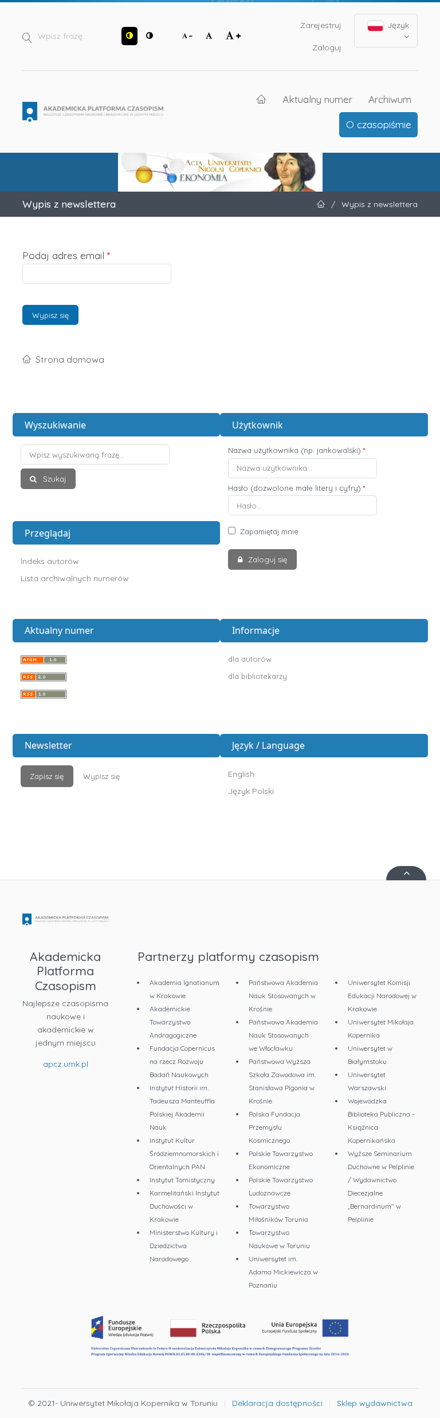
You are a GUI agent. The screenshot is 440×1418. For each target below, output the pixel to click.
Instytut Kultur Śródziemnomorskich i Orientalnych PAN (184, 1153)
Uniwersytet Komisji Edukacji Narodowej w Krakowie (382, 995)
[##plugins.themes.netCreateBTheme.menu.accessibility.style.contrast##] (129, 36)
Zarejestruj (320, 25)
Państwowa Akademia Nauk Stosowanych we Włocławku (283, 1035)
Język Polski (251, 791)
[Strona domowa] (92, 112)
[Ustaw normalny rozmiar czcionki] (209, 36)
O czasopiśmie (378, 124)
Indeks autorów (50, 561)
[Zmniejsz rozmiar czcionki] (187, 36)
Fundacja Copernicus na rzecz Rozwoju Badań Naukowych (182, 1061)
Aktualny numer (317, 99)
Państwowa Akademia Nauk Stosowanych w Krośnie (283, 995)
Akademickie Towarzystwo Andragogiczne (173, 1021)
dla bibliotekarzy (257, 676)
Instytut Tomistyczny (182, 1179)
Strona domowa (70, 359)
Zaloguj (326, 47)
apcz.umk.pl (65, 1064)
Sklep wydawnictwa (374, 1403)
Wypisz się (50, 315)
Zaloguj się (266, 559)
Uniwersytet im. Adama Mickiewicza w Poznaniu (283, 1271)
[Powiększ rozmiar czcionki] (233, 36)
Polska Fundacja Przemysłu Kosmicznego (274, 1127)
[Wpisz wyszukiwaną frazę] (117, 454)
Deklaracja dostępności (277, 1403)
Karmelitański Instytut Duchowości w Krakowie (184, 1206)
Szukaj (53, 478)
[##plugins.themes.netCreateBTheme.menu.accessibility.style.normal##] (150, 36)
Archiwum (389, 99)
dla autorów (250, 659)
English (241, 774)
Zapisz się (47, 776)
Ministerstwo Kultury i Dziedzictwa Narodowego (184, 1245)
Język (397, 25)
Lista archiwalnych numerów (75, 578)
